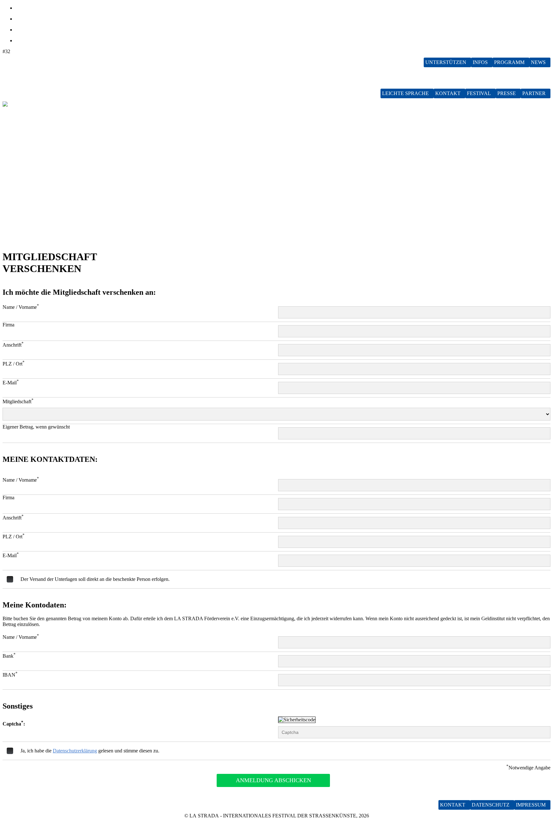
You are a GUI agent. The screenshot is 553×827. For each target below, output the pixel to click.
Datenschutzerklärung (75, 750)
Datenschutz (490, 804)
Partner (534, 93)
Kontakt (448, 93)
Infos (480, 62)
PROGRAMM (509, 62)
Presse (506, 93)
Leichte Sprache (405, 93)
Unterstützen (445, 62)
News (538, 62)
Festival (479, 93)
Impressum (531, 804)
